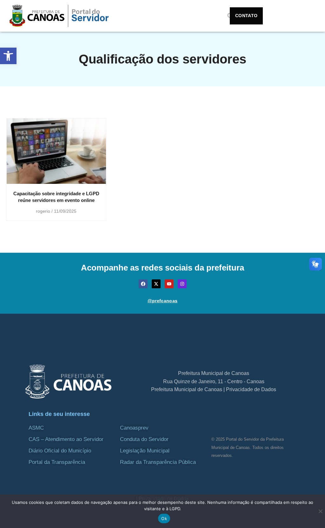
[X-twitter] (156, 283)
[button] (8, 56)
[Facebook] (143, 283)
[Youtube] (169, 283)
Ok (164, 518)
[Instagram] (182, 283)
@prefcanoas (162, 300)
